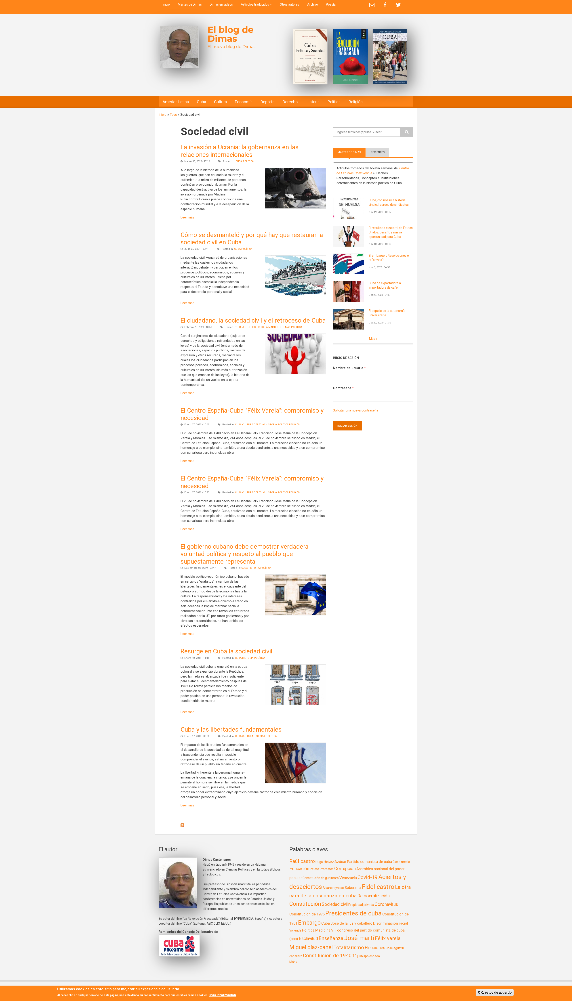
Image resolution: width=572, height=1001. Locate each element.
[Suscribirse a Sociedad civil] (253, 825)
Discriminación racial (390, 923)
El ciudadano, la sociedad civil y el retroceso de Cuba (253, 320)
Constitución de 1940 (327, 955)
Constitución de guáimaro (321, 878)
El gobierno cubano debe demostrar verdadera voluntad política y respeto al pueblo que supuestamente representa (245, 554)
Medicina (322, 930)
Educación (299, 868)
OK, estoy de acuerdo (495, 992)
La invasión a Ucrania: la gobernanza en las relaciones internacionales (240, 150)
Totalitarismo (348, 947)
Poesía (331, 4)
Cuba (201, 101)
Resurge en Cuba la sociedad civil (226, 651)
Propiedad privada (361, 905)
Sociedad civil (335, 904)
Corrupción (345, 868)
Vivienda (295, 930)
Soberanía (353, 887)
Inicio (166, 4)
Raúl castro (302, 861)
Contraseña (343, 388)
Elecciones (375, 947)
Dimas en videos (221, 4)
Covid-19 (368, 877)
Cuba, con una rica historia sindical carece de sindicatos (389, 202)
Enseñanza (331, 938)
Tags (173, 115)
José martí (359, 938)
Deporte (268, 101)
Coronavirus (386, 904)
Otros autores (289, 4)
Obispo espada (369, 956)
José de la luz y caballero (351, 923)
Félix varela (388, 938)
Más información (222, 995)
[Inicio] (179, 47)
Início (162, 115)
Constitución (305, 904)
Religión (356, 101)
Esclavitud (308, 938)
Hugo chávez (324, 862)
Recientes (378, 152)
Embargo (309, 922)
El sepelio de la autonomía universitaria (387, 313)
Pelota (314, 869)
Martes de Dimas (190, 4)
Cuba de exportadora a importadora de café (385, 285)
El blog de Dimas (231, 34)
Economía (243, 101)
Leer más (187, 217)
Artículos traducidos (255, 4)
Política (334, 101)
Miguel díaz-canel (311, 947)
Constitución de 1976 (307, 914)
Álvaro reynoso (333, 888)
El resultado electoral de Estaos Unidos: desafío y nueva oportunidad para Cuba (391, 232)
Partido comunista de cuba (369, 861)
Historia (313, 101)
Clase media (401, 862)
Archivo (312, 4)
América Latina (176, 101)
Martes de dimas (279, 327)
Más (372, 338)
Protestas (327, 869)
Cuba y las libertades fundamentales (231, 729)
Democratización (373, 895)
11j (355, 955)
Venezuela (348, 877)
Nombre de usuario (349, 368)
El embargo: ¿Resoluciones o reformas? (389, 258)
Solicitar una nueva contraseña (355, 410)
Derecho (290, 101)
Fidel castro (378, 886)
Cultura (220, 101)
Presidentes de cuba (353, 913)
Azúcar (340, 861)
